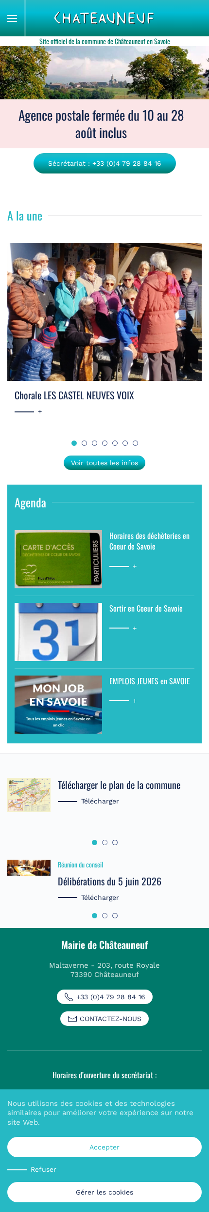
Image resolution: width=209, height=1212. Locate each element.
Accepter (104, 1147)
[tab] (74, 443)
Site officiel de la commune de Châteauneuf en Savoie (104, 41)
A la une (24, 215)
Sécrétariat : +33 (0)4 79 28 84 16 (104, 163)
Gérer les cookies (104, 1192)
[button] (12, 18)
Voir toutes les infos (104, 463)
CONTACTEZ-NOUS (110, 1019)
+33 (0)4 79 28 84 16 (110, 997)
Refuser (43, 1169)
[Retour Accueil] (104, 18)
